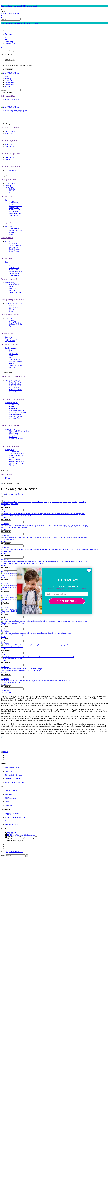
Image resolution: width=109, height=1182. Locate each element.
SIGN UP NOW (67, 601)
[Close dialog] (89, 570)
